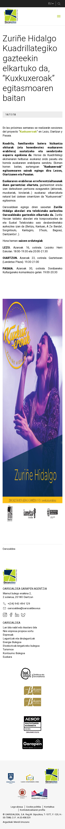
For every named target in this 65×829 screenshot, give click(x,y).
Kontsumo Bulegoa (14, 653)
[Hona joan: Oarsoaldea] (11, 16)
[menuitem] (16, 806)
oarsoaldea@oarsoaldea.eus (24, 608)
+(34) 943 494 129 (19, 603)
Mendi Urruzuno (21, 822)
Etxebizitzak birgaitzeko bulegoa (21, 645)
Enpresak (8, 634)
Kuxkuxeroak (28, 131)
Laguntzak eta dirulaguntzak (19, 638)
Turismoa (8, 649)
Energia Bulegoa (12, 642)
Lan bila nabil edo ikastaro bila (20, 627)
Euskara (7, 656)
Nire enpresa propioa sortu (18, 631)
